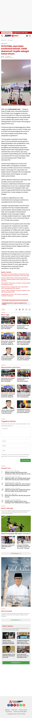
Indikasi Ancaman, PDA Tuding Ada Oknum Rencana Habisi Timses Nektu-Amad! (17, 490)
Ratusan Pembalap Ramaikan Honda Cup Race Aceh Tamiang (23, 546)
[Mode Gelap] (27, 35)
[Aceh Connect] (11, 35)
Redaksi (7, 710)
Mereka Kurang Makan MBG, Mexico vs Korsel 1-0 (15, 533)
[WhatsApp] (20, 705)
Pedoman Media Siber (20, 711)
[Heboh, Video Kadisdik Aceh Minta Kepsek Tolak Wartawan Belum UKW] (8, 351)
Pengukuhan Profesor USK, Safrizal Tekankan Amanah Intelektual (14, 295)
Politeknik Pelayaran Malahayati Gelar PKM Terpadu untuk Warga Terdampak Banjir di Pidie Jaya (23, 642)
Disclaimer (9, 711)
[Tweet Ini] (19, 309)
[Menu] (2, 35)
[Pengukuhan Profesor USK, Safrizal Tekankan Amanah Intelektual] (24, 351)
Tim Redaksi (8, 56)
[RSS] (23, 705)
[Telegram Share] (26, 309)
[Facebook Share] (16, 309)
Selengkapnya (15, 553)
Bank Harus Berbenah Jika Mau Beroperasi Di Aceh (17, 496)
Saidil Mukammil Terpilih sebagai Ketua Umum (14, 303)
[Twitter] (11, 705)
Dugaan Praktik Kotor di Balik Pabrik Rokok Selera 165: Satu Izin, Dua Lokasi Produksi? (17, 479)
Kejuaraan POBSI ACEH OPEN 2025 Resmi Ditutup (8, 546)
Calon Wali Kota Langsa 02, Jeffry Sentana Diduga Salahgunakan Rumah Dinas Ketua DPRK (18, 484)
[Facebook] (8, 705)
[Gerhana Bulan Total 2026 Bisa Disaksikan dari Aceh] (8, 649)
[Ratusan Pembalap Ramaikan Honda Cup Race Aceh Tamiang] (24, 540)
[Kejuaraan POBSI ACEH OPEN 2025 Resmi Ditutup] (8, 540)
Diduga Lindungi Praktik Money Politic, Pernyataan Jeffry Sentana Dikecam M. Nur (18, 473)
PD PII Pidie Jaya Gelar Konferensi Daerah (15, 300)
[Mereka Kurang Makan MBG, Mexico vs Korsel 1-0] (16, 524)
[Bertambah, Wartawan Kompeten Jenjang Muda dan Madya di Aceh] (8, 336)
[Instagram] (17, 705)
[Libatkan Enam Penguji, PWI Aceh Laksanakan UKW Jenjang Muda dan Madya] (24, 336)
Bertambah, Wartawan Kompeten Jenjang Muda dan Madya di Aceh (15, 283)
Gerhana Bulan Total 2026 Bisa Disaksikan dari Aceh (8, 656)
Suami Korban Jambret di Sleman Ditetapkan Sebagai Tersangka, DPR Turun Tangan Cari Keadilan (8, 642)
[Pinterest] (14, 705)
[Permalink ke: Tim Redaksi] (2, 57)
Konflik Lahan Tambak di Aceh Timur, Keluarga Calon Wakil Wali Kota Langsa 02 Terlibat (17, 502)
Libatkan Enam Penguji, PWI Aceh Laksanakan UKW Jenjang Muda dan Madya (14, 287)
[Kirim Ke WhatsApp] (29, 309)
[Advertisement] (16, 15)
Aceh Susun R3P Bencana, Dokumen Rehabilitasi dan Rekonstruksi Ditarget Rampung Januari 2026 (23, 656)
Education (4, 43)
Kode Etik (14, 710)
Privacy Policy (23, 710)
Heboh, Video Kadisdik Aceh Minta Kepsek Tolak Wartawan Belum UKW (15, 291)
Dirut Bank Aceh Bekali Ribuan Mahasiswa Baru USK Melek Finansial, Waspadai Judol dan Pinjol (15, 274)
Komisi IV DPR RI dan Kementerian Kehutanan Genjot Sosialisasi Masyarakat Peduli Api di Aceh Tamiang (15, 279)
